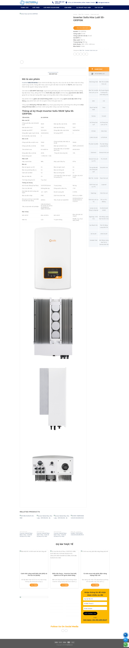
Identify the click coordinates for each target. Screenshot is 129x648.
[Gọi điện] (126, 645)
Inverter (30, 82)
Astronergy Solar (93, 81)
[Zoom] (21, 62)
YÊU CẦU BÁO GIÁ (82, 28)
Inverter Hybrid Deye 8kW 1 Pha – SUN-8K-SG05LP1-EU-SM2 (26, 535)
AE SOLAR (93, 233)
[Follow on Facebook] (63, 630)
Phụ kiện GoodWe (93, 144)
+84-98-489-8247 (99, 620)
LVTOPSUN (104, 137)
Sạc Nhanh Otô (93, 225)
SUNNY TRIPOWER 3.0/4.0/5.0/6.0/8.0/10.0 (77, 534)
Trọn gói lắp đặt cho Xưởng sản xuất (94, 169)
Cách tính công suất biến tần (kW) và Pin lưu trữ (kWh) (34, 574)
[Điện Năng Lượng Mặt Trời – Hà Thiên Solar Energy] (31, 2)
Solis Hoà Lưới (95, 14)
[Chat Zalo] (126, 640)
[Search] (107, 7)
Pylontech (93, 152)
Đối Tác (68, 605)
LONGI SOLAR (93, 137)
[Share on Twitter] (77, 54)
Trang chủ (24, 7)
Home (75, 14)
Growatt (104, 116)
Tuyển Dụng (70, 614)
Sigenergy (93, 193)
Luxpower (103, 184)
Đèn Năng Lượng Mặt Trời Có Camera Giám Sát (103, 242)
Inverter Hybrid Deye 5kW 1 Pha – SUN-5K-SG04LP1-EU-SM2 (60, 535)
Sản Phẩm (67, 7)
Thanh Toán (70, 608)
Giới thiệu (36, 7)
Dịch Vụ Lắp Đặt (55, 605)
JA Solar (93, 131)
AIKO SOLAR (103, 233)
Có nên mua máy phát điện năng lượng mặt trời (95, 574)
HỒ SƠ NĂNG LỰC (100, 73)
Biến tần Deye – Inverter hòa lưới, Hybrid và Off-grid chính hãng (64, 574)
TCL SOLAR (104, 159)
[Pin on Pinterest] (83, 54)
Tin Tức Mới (70, 611)
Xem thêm (34, 585)
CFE (104, 101)
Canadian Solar (93, 240)
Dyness (93, 116)
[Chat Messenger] (126, 635)
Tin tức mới (99, 7)
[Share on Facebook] (74, 54)
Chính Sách (69, 602)
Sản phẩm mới (104, 167)
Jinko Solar (104, 131)
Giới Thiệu (53, 602)
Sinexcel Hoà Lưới (104, 152)
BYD (93, 101)
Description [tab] (53, 74)
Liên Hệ (52, 614)
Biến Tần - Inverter (84, 14)
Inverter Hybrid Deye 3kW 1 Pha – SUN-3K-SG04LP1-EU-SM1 (43, 535)
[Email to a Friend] (80, 54)
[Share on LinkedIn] (86, 54)
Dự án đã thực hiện (83, 7)
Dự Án (52, 611)
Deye (103, 107)
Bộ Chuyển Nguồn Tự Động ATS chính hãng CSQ (104, 92)
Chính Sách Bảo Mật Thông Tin (71, 618)
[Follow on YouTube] (66, 630)
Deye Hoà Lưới (104, 178)
